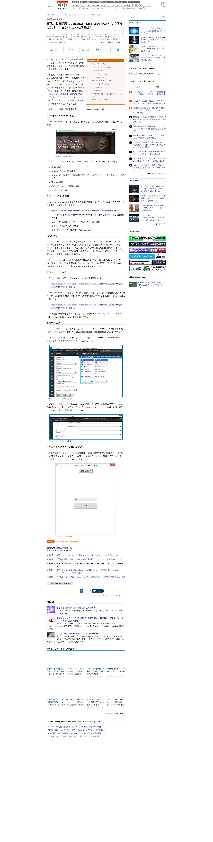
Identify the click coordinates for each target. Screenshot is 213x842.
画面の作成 (99, 87)
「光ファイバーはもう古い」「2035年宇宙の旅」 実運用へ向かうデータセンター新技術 (153, 217)
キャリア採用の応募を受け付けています (145, 74)
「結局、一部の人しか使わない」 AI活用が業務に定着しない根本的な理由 (153, 48)
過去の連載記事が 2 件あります (61, 583)
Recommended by (110, 713)
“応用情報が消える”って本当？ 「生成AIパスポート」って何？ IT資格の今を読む (154, 208)
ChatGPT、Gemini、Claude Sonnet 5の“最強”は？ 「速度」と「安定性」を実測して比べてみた (149, 94)
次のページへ (97, 591)
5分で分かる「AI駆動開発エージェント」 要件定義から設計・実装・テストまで (153, 30)
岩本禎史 (104, 42)
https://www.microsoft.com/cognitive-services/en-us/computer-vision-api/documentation (85, 211)
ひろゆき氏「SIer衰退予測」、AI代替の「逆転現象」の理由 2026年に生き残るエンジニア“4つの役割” (149, 144)
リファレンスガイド (102, 74)
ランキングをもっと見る (158, 173)
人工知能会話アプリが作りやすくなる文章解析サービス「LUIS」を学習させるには (89, 559)
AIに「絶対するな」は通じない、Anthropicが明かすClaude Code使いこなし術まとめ (152, 188)
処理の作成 (99, 90)
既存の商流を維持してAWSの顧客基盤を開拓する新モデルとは (96, 702)
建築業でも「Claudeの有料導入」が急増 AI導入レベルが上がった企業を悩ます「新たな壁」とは (149, 119)
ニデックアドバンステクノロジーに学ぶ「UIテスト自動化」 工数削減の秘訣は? (153, 57)
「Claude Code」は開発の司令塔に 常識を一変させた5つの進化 (75, 671)
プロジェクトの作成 (102, 84)
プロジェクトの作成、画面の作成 (67, 542)
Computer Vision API (57, 122)
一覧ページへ (161, 224)
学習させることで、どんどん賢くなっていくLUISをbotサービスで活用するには (87, 555)
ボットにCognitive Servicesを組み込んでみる (76, 608)
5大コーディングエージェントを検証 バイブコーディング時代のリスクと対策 (153, 198)
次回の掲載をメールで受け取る (59, 550)
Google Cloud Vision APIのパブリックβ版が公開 (77, 633)
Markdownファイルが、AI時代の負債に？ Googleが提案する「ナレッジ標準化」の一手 (149, 167)
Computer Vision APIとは (99, 64)
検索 (164, 17)
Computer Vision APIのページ (64, 156)
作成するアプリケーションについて (102, 80)
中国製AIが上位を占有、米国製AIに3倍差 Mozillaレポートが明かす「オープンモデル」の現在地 (149, 110)
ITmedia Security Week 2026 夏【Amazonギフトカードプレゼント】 (150, 285)
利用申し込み (100, 77)
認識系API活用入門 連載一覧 (59, 548)
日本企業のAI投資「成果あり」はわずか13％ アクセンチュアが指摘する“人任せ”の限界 (149, 128)
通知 (72, 50)
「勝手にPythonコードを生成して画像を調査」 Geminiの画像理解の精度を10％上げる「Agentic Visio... (115, 705)
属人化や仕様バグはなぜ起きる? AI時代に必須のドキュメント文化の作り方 (153, 39)
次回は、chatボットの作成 (100, 99)
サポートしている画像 (103, 67)
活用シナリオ (100, 70)
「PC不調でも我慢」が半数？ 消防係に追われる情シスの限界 (95, 671)
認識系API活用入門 (65, 75)
